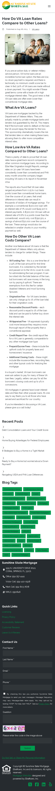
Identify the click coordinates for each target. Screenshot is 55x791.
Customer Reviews (11, 627)
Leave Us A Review (11, 632)
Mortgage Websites (22, 775)
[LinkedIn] (43, 784)
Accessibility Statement (13, 622)
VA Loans (35, 29)
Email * (6, 671)
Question (7, 712)
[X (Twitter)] (30, 784)
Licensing (6, 612)
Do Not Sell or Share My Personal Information (23, 758)
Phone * (6, 682)
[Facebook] (36, 784)
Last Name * (8, 659)
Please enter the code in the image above (22, 735)
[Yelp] (50, 784)
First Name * (8, 648)
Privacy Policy (8, 617)
